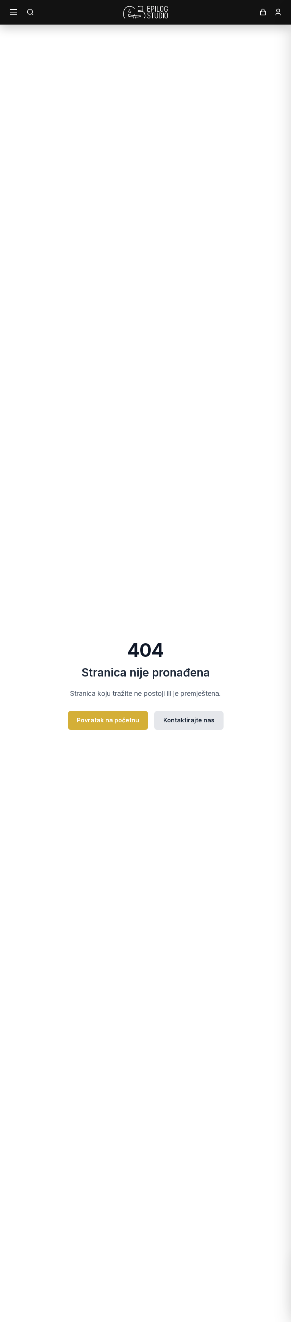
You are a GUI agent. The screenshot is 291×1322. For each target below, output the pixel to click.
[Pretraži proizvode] (30, 12)
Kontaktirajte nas (188, 720)
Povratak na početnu (108, 720)
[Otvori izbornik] (13, 12)
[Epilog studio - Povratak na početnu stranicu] (145, 12)
